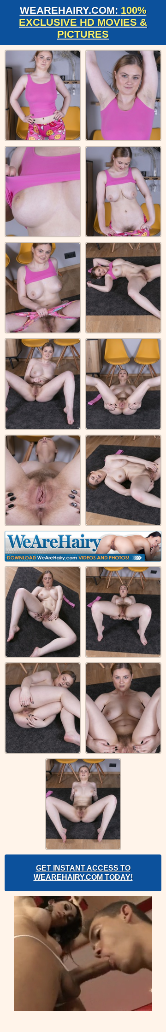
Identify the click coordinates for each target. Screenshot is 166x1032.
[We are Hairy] (83, 546)
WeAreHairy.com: (83, 22)
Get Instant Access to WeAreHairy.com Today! (83, 872)
